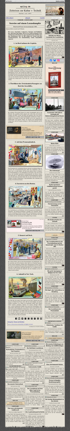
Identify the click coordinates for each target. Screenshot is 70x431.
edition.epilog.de (9, 18)
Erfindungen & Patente (54, 321)
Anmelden (42, 18)
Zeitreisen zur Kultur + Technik (25, 10)
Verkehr (20, 20)
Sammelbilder (21, 324)
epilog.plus (27, 18)
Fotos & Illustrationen (13, 324)
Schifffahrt (29, 20)
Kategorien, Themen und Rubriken (16, 322)
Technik (54, 217)
